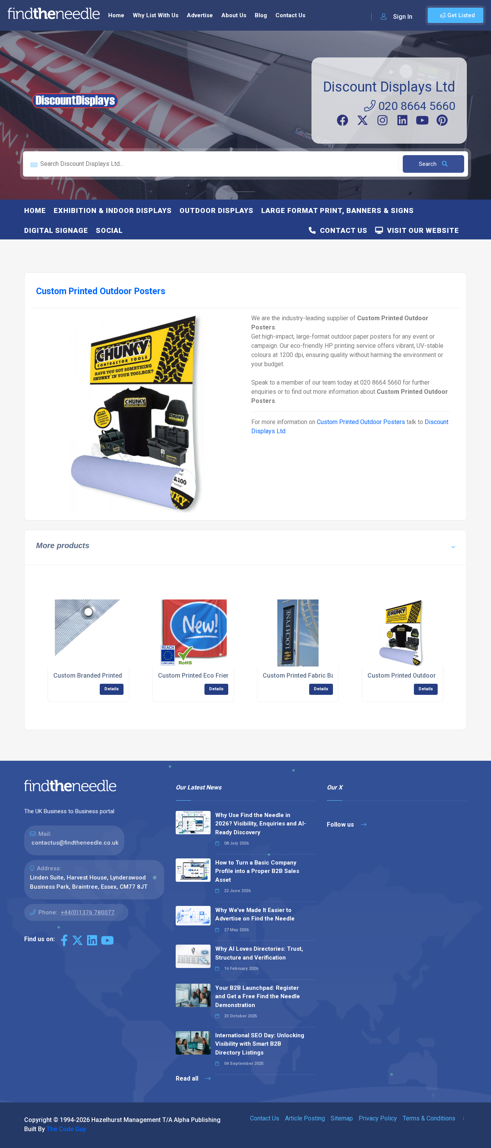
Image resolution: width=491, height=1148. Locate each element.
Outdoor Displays (217, 210)
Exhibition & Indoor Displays (113, 210)
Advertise (200, 15)
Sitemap (342, 1118)
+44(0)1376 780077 (88, 912)
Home (116, 15)
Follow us (341, 824)
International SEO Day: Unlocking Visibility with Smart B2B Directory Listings (259, 1044)
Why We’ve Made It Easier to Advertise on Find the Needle (255, 914)
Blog (261, 15)
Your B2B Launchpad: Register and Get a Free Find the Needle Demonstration (257, 996)
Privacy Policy (378, 1118)
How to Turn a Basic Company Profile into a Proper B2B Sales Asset (257, 871)
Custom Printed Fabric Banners (307, 675)
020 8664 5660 (415, 106)
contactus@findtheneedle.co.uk (75, 842)
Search (428, 163)
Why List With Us (155, 15)
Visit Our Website (421, 230)
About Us (233, 15)
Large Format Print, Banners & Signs (337, 210)
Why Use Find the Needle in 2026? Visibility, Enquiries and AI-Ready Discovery (260, 824)
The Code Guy (66, 1129)
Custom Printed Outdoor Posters (361, 422)
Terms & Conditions (429, 1118)
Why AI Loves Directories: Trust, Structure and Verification (259, 953)
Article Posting (305, 1118)
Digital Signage (56, 230)
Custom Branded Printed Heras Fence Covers (117, 675)
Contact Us (290, 15)
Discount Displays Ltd (389, 87)
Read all (188, 1078)
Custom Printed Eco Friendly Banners (210, 675)
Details (111, 688)
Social (109, 230)
